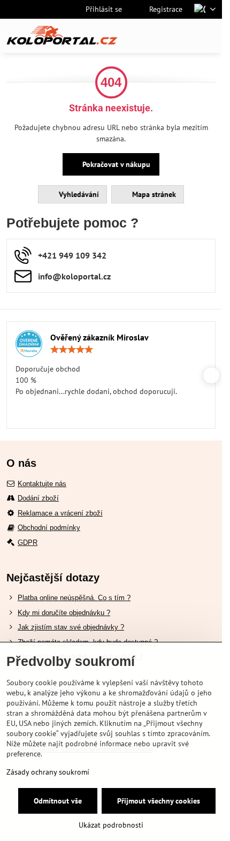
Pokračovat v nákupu (115, 164)
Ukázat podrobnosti (111, 825)
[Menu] (209, 36)
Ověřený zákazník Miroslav (99, 337)
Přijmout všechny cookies (158, 801)
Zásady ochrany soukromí (47, 772)
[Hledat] (158, 36)
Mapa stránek (153, 194)
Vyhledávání (78, 194)
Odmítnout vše (58, 801)
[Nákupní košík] (183, 36)
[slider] (71, 349)
